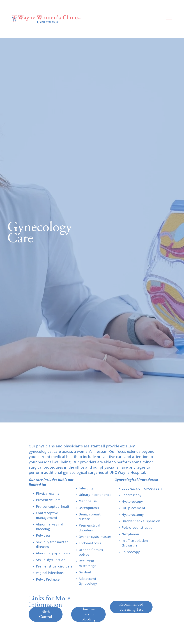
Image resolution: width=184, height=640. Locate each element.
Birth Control (45, 614)
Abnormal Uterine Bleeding (88, 614)
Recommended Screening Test (131, 607)
